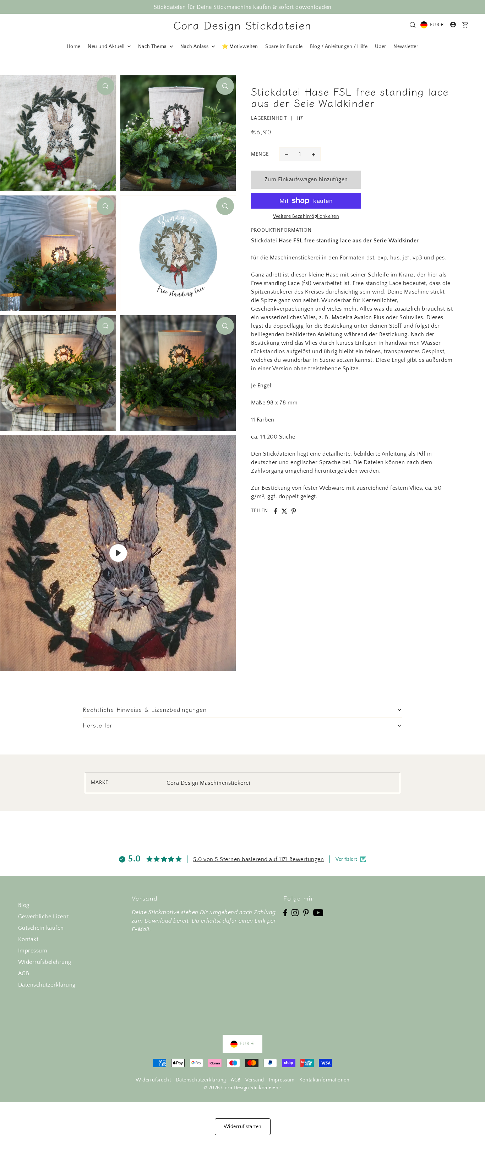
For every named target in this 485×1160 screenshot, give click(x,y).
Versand (254, 1080)
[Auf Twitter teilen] (284, 511)
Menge (260, 154)
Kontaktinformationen (324, 1080)
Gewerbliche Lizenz (43, 916)
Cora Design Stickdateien (242, 25)
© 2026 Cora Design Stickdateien (241, 1088)
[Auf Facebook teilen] (275, 511)
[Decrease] (286, 154)
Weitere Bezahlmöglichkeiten (306, 216)
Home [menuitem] (74, 46)
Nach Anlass (195, 46)
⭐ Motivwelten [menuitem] (240, 46)
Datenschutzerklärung (47, 985)
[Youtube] (318, 912)
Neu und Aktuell (107, 46)
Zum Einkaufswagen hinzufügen (306, 179)
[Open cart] (465, 25)
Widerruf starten (243, 1126)
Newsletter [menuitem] (405, 46)
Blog (23, 905)
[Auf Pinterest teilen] (293, 511)
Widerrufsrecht (153, 1080)
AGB (23, 973)
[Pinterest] (306, 912)
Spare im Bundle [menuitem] (284, 46)
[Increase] (313, 154)
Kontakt (28, 939)
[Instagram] (295, 912)
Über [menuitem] (380, 46)
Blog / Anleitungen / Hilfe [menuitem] (338, 46)
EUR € (437, 25)
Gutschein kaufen (41, 928)
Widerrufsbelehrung (44, 962)
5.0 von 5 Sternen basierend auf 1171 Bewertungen (258, 859)
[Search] (413, 25)
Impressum (33, 950)
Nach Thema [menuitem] (153, 46)
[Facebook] (285, 912)
